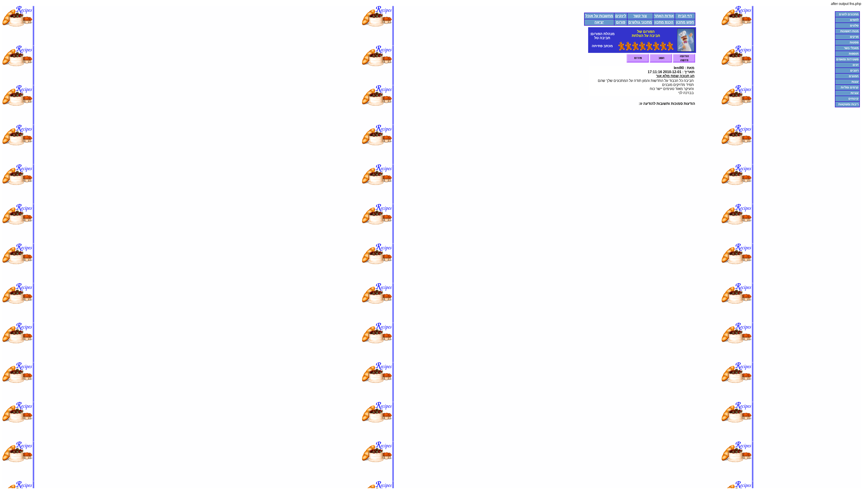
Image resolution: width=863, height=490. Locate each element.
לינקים (620, 16)
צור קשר (640, 16)
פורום (620, 22)
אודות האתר (664, 16)
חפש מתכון (685, 22)
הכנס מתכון (663, 22)
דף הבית (685, 16)
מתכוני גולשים (640, 22)
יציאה (599, 22)
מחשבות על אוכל (599, 16)
